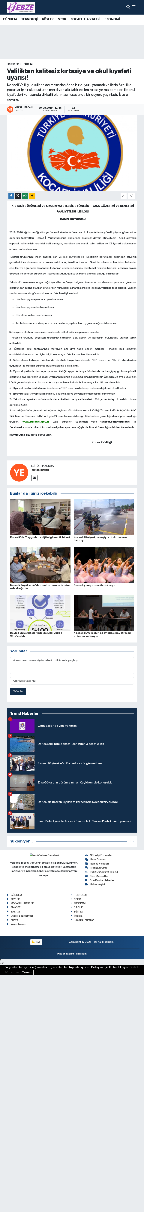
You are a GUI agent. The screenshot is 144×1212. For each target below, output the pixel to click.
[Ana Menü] (134, 7)
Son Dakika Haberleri (102, 880)
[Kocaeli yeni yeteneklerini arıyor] (104, 564)
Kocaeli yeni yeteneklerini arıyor (95, 585)
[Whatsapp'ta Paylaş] (25, 196)
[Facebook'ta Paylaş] (11, 196)
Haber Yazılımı (65, 953)
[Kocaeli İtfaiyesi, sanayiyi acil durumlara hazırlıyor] (104, 517)
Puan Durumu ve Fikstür (104, 871)
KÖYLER (47, 19)
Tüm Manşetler (99, 876)
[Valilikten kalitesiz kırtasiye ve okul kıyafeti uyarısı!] (72, 153)
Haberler (13, 64)
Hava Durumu (98, 859)
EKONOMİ (112, 19)
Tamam (27, 972)
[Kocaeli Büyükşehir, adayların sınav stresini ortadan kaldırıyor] (104, 612)
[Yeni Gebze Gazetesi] (21, 7)
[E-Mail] (34, 478)
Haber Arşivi (97, 884)
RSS (37, 942)
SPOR (62, 19)
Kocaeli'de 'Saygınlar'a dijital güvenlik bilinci (40, 537)
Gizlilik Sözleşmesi (22, 915)
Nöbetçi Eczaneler (101, 855)
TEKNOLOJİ (29, 19)
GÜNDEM (10, 19)
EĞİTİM (27, 64)
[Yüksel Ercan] (19, 472)
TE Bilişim (81, 953)
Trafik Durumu (98, 867)
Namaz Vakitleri (99, 863)
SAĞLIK (78, 907)
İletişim (78, 915)
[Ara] (128, 7)
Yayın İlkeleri (18, 924)
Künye (14, 919)
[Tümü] (132, 841)
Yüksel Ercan (40, 469)
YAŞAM (15, 911)
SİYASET (16, 907)
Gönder (18, 691)
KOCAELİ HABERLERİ (85, 19)
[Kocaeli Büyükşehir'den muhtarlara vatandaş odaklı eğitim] (40, 564)
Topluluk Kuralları (84, 919)
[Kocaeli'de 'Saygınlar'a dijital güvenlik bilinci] (40, 517)
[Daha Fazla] (32, 196)
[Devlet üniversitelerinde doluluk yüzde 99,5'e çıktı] (40, 612)
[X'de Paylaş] (18, 196)
